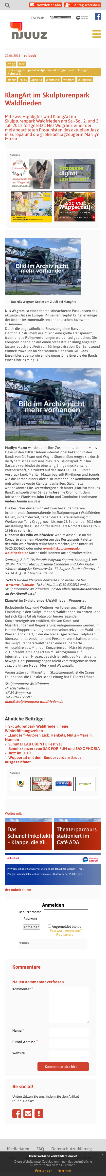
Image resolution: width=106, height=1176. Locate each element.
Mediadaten (18, 1148)
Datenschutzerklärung (71, 1148)
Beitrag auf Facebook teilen (16, 1113)
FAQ (40, 1148)
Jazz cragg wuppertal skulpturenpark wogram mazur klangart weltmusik (48, 71)
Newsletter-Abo (49, 5)
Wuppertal (85, 80)
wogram (68, 80)
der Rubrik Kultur (18, 890)
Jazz (22, 64)
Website (18, 1053)
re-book (30, 56)
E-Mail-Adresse (25, 1041)
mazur (11, 80)
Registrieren (65, 934)
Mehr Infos (64, 1171)
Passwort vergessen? (66, 930)
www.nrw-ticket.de (20, 585)
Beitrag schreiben (86, 5)
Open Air (36, 80)
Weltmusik (53, 80)
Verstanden (44, 1171)
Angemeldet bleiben (68, 926)
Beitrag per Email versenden (27, 1113)
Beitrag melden (39, 1113)
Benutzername (30, 912)
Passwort (30, 919)
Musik (23, 80)
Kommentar (22, 989)
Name (18, 1030)
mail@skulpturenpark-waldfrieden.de (34, 702)
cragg (11, 64)
